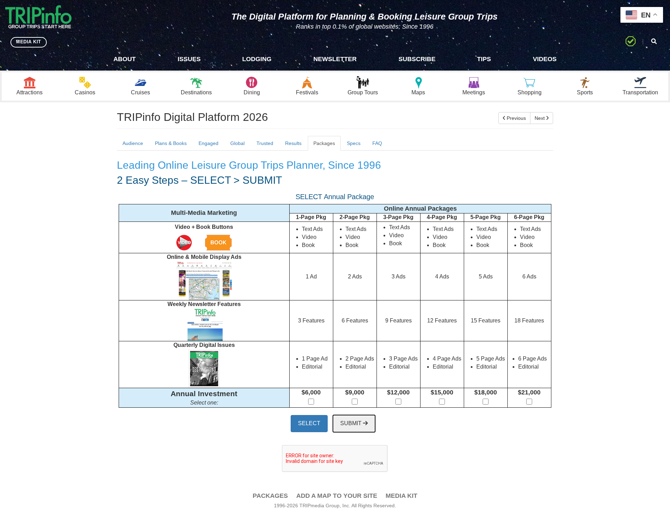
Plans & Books (171, 143)
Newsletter (335, 59)
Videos (545, 59)
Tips (484, 59)
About (124, 59)
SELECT (309, 423)
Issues (189, 59)
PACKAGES (270, 495)
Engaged (208, 143)
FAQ (377, 143)
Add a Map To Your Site (336, 495)
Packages (324, 143)
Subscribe (417, 59)
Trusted (264, 143)
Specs (353, 143)
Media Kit (401, 495)
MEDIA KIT (28, 41)
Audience (132, 143)
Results (293, 143)
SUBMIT (351, 423)
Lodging (256, 59)
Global (237, 143)
